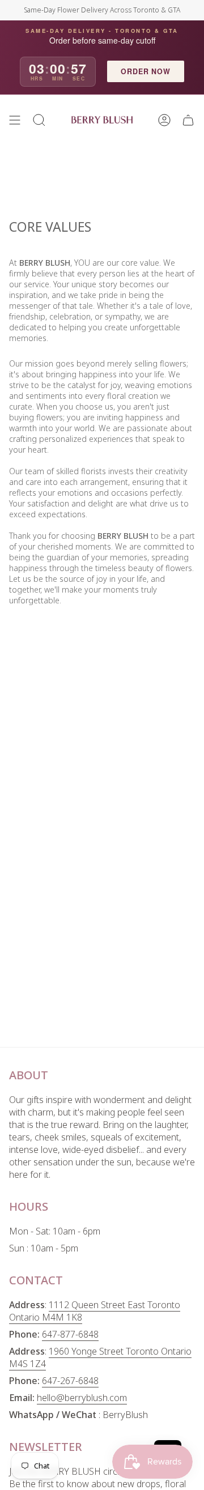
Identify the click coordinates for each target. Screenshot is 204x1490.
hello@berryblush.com (82, 1397)
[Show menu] (14, 120)
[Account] (164, 120)
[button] (39, 120)
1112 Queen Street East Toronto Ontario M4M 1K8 (94, 1311)
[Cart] (188, 120)
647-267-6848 (70, 1380)
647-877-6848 (70, 1334)
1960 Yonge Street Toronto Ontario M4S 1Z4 (100, 1357)
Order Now (146, 71)
